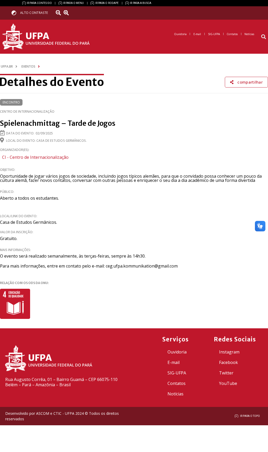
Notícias (175, 394)
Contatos (177, 383)
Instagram (229, 352)
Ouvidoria (177, 352)
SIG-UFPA (177, 373)
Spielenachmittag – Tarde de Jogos (57, 123)
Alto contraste (34, 12)
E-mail (174, 362)
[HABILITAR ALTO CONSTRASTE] (15, 12)
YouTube (228, 383)
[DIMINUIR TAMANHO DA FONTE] (59, 12)
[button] (263, 36)
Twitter (226, 373)
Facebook (228, 362)
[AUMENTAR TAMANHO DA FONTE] (68, 12)
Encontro (11, 102)
